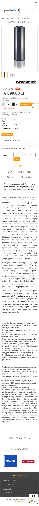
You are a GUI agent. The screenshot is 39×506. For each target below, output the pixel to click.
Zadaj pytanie (7, 134)
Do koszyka (25, 104)
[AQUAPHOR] (11, 461)
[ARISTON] (29, 461)
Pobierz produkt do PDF (12, 140)
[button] (20, 481)
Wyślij (17, 159)
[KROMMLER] (26, 82)
